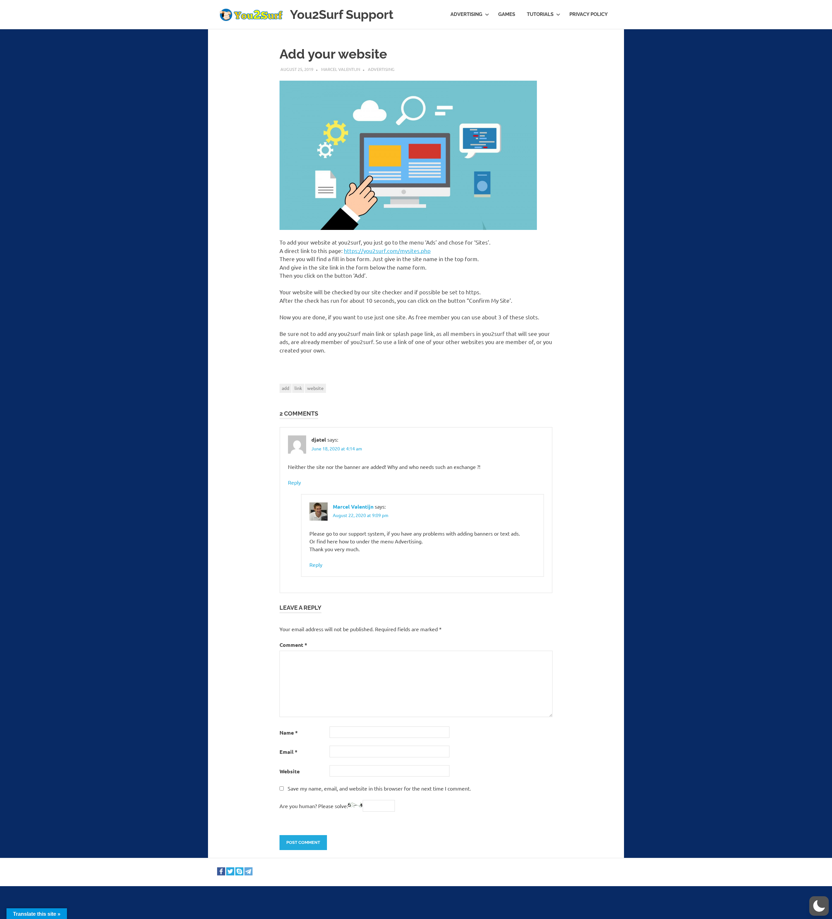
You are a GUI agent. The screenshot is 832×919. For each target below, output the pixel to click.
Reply (294, 482)
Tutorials (540, 14)
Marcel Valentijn (340, 69)
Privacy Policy (588, 14)
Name (289, 732)
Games (506, 14)
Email (288, 751)
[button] (819, 906)
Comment (293, 644)
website (315, 388)
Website (290, 771)
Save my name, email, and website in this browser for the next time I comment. (379, 788)
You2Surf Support (342, 14)
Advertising (466, 14)
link (298, 388)
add (285, 388)
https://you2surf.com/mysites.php (387, 250)
